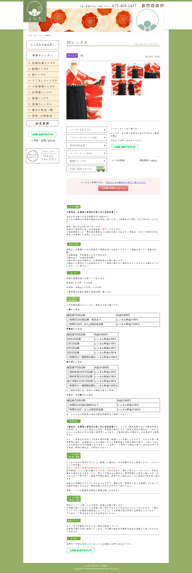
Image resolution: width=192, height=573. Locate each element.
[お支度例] (42, 122)
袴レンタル (38, 35)
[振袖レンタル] (42, 68)
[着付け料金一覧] (42, 110)
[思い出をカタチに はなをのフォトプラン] (42, 155)
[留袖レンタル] (42, 98)
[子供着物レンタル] (42, 86)
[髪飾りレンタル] (42, 104)
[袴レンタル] (42, 74)
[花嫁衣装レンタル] (42, 63)
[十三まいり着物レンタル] (42, 80)
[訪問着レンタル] (42, 92)
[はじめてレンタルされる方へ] (42, 44)
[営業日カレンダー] (42, 55)
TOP (30, 35)
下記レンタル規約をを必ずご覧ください (125, 182)
